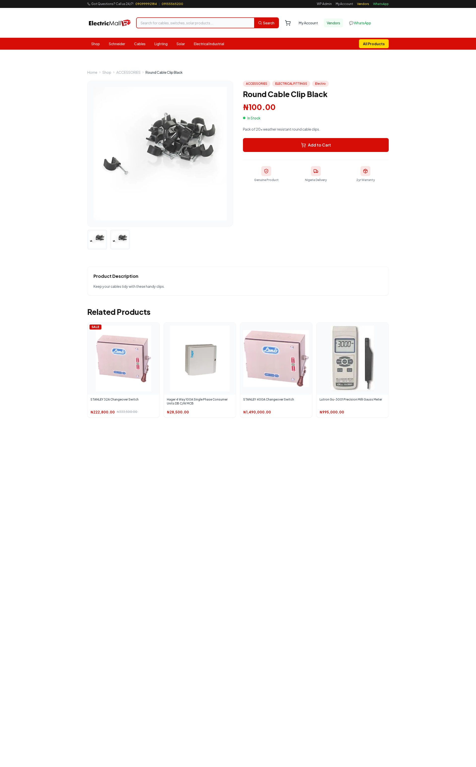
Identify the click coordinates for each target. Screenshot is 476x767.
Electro (320, 83)
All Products (374, 43)
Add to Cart (319, 144)
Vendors (363, 4)
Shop (95, 43)
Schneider (117, 43)
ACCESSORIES (128, 72)
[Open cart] (288, 23)
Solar (181, 43)
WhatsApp (381, 4)
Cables (140, 43)
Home (92, 72)
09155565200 (172, 4)
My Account (344, 4)
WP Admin (324, 4)
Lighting (161, 43)
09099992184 (146, 4)
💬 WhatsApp (360, 23)
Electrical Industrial (209, 43)
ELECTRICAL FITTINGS (291, 83)
